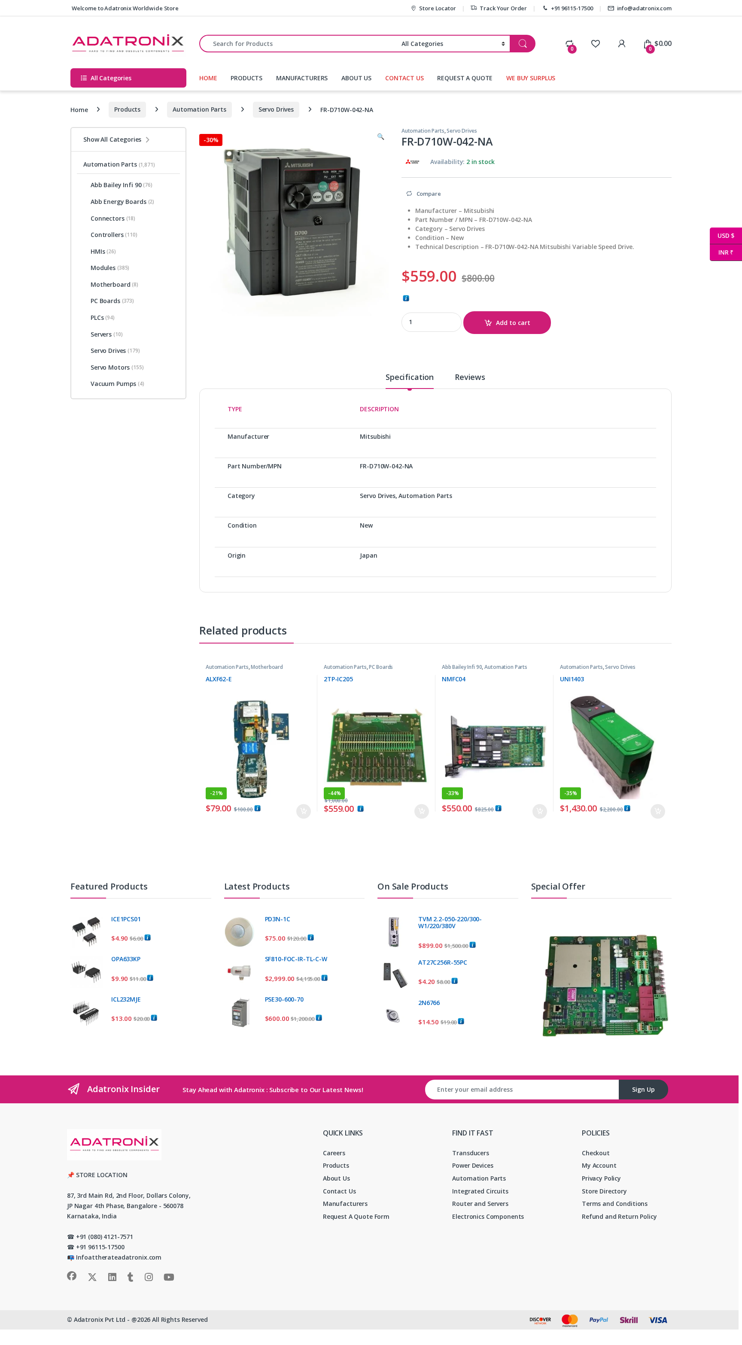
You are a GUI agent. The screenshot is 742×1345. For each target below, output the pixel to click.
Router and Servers (480, 1203)
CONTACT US (404, 78)
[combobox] (298, 43)
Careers (334, 1153)
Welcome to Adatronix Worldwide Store (124, 8)
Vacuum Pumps (117, 384)
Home (79, 109)
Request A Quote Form (356, 1216)
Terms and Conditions (615, 1203)
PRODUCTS (246, 78)
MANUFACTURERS (302, 78)
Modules (110, 268)
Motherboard (267, 667)
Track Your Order (503, 8)
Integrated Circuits (480, 1191)
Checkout (596, 1153)
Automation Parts (199, 109)
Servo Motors (117, 367)
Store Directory (604, 1191)
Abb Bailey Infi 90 (462, 667)
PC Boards (381, 667)
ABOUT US (356, 78)
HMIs (103, 251)
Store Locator (437, 8)
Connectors (113, 218)
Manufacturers (345, 1203)
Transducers (470, 1153)
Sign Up (643, 1089)
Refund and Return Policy (619, 1216)
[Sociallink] (71, 1276)
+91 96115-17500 (572, 8)
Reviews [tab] (470, 377)
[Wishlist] (595, 43)
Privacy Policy (601, 1178)
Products (127, 109)
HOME (208, 78)
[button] (380, 136)
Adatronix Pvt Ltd (100, 1319)
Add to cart (513, 323)
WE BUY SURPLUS (530, 78)
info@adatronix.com (644, 8)
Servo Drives (276, 109)
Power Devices (472, 1165)
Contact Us (339, 1191)
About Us (336, 1178)
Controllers (114, 235)
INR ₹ (721, 252)
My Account (599, 1165)
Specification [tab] (410, 377)
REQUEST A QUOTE (465, 78)
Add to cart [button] (303, 811)
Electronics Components (488, 1216)
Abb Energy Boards (122, 201)
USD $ (722, 235)
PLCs (103, 317)
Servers (106, 334)
